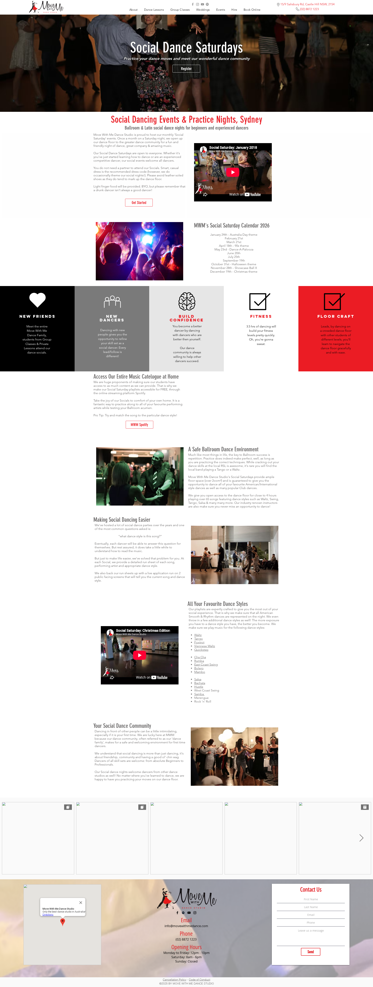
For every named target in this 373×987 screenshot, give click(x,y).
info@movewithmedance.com (186, 926)
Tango (198, 638)
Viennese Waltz (204, 646)
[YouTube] (202, 4)
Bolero (199, 668)
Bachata (199, 683)
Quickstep (201, 650)
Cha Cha (200, 657)
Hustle (198, 687)
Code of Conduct (199, 979)
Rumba (199, 661)
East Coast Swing (206, 664)
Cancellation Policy (174, 979)
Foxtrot (199, 642)
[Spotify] (207, 4)
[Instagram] (198, 4)
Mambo (199, 672)
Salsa (197, 679)
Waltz (198, 635)
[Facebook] (193, 4)
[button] (220, 10)
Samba (199, 694)
